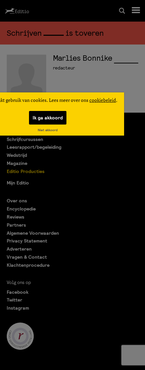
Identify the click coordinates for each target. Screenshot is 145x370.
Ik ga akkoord (48, 118)
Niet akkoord (48, 130)
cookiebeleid (102, 100)
